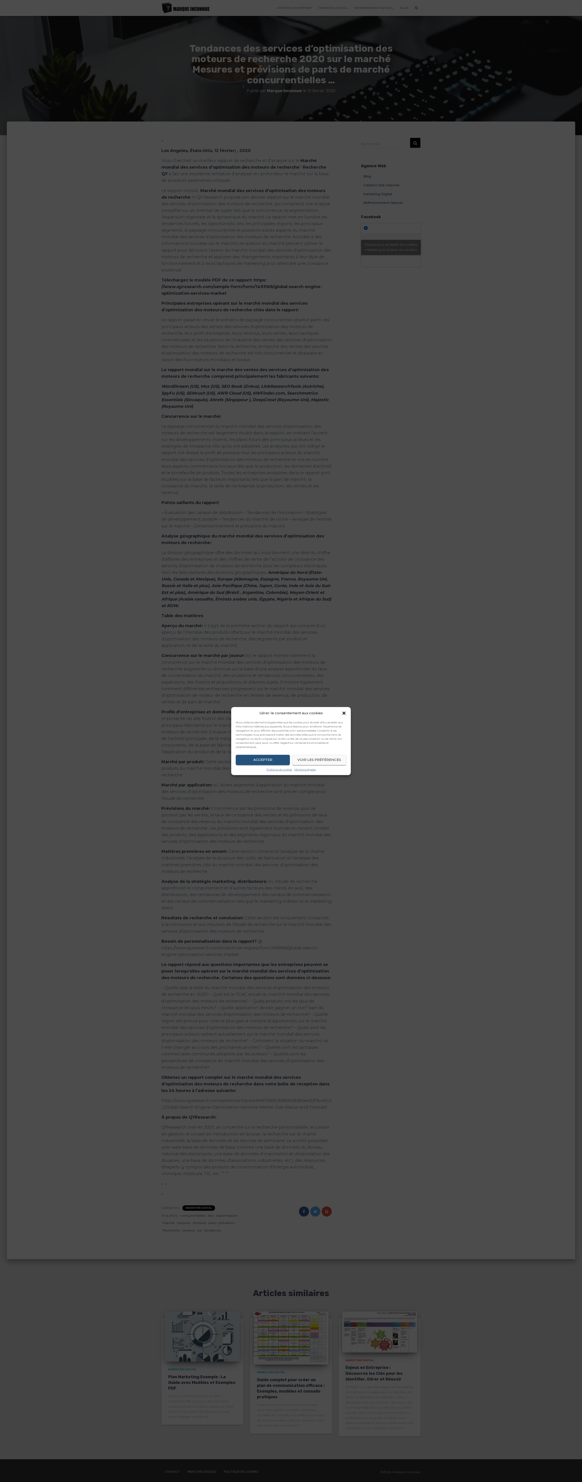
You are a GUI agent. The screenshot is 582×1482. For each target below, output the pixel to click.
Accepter (262, 759)
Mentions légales (305, 769)
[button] (344, 713)
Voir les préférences (319, 759)
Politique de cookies (279, 769)
